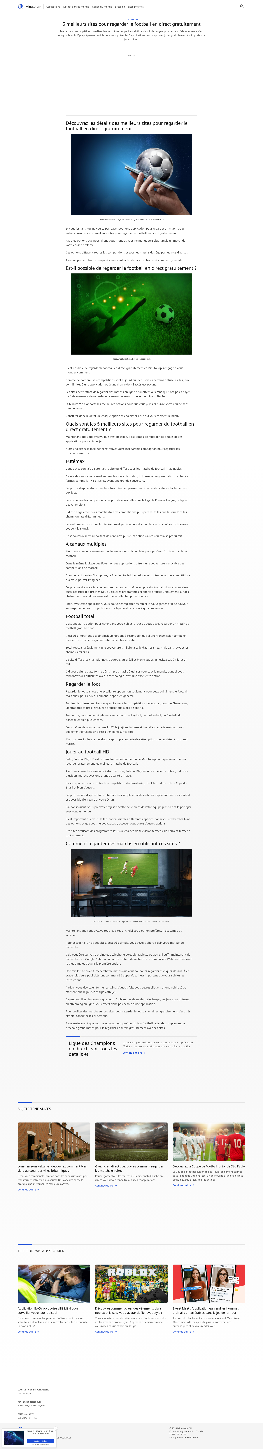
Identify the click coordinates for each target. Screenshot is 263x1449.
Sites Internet (136, 6)
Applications (53, 6)
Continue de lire (132, 1052)
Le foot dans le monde (76, 6)
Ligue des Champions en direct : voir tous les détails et (93, 1048)
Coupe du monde (102, 6)
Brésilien (120, 6)
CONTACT (66, 1437)
